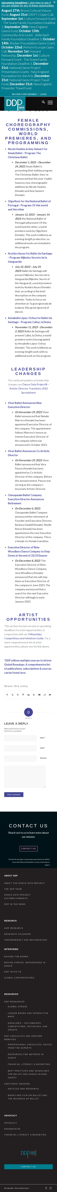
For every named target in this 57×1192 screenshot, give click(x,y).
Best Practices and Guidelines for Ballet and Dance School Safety (28, 1074)
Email (42, 748)
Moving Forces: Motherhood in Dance (25, 964)
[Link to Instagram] (50, 1188)
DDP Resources (14, 1002)
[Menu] (49, 102)
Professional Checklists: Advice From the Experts (30, 1046)
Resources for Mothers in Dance (26, 1056)
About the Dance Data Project (24, 883)
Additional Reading (17, 1084)
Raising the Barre (16, 957)
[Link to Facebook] (46, 1188)
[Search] (42, 102)
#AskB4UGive (12, 1129)
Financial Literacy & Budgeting (29, 1064)
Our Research (13, 928)
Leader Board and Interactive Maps (28, 1015)
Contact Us (28, 849)
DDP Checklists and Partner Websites (23, 1038)
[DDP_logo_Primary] (23, 104)
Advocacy (10, 1123)
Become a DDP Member (24, 94)
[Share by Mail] (50, 694)
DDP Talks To (12, 972)
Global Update (17, 1007)
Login (43, 94)
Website (43, 758)
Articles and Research (23, 1089)
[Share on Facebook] (7, 694)
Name (42, 737)
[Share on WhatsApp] (17, 694)
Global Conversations (19, 978)
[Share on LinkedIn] (28, 694)
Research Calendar (17, 934)
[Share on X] (12, 694)
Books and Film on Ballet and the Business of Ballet (27, 1097)
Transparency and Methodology (26, 940)
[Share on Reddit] (44, 694)
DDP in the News (15, 904)
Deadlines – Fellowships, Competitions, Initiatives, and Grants (28, 1026)
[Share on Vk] (39, 694)
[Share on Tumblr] (34, 694)
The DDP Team (13, 889)
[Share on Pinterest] (23, 694)
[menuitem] (24, 94)
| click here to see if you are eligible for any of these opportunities (27, 4)
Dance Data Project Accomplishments (17, 896)
